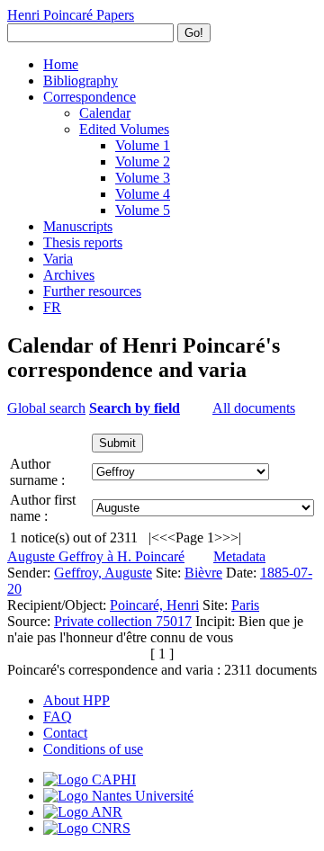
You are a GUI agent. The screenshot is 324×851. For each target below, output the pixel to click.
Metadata (239, 556)
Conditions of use (93, 749)
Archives (68, 274)
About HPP (76, 700)
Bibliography (80, 80)
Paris (245, 605)
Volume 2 (142, 161)
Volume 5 (142, 210)
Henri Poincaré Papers (70, 14)
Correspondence (89, 96)
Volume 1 (142, 145)
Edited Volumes (124, 129)
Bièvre (203, 572)
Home (60, 64)
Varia (58, 258)
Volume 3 (142, 177)
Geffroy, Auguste (103, 572)
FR (52, 307)
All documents (253, 408)
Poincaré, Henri (154, 605)
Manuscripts (77, 226)
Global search (46, 408)
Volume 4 (142, 194)
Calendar (104, 113)
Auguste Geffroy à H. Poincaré (95, 556)
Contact (65, 732)
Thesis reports (82, 242)
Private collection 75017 (123, 621)
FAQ (57, 716)
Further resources (92, 291)
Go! (193, 33)
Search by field (134, 408)
